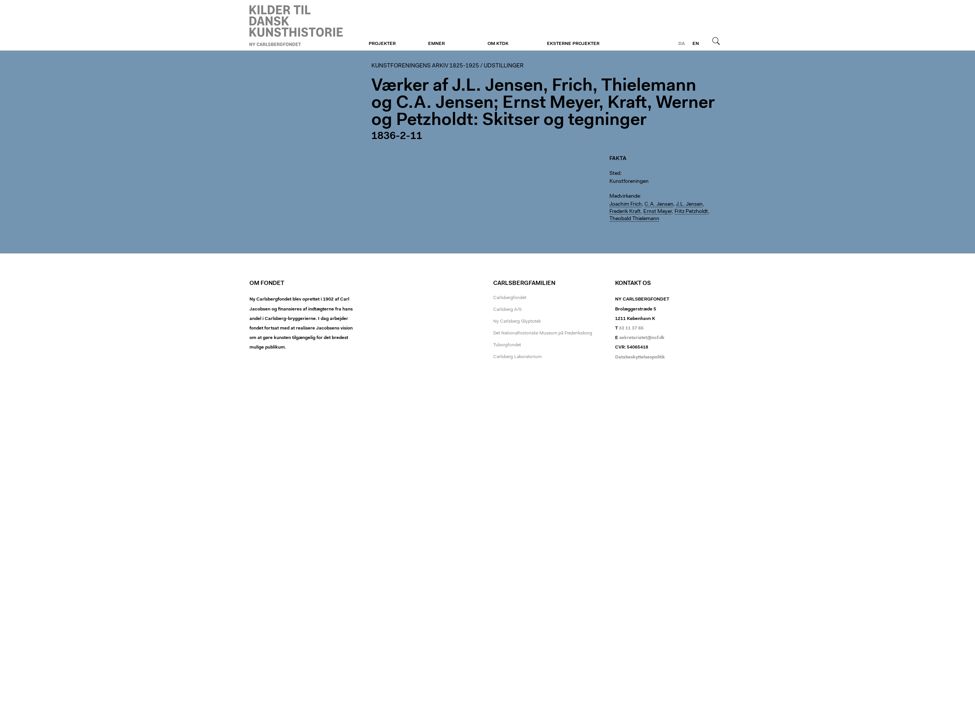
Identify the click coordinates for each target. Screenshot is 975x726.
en (695, 44)
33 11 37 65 (631, 328)
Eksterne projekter (573, 44)
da (681, 44)
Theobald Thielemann (634, 219)
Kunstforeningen (296, 25)
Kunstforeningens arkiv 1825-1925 (425, 66)
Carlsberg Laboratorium (517, 357)
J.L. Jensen (689, 204)
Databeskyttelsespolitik (640, 357)
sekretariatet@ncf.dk (642, 338)
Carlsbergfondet (509, 298)
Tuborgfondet (507, 345)
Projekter (382, 44)
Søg (716, 40)
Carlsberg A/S (507, 309)
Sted (614, 173)
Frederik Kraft (625, 211)
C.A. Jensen (658, 204)
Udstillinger (504, 66)
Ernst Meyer (657, 211)
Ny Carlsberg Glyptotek (517, 321)
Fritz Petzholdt (691, 211)
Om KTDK (498, 44)
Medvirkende (624, 196)
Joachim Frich (625, 204)
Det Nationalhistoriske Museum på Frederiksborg (542, 333)
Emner (436, 44)
